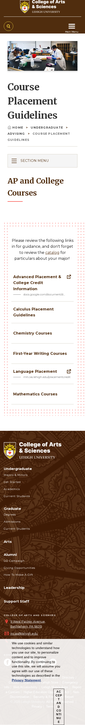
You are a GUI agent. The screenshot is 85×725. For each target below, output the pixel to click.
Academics (12, 489)
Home (18, 127)
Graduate (12, 509)
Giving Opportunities (19, 568)
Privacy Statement (26, 680)
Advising (17, 133)
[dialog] (42, 682)
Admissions (12, 521)
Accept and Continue (58, 707)
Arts (8, 542)
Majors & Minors (16, 475)
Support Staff (16, 601)
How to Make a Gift (18, 574)
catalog (52, 252)
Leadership (14, 588)
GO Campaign (14, 560)
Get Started (12, 482)
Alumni (10, 555)
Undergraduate (47, 127)
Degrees (10, 514)
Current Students (17, 496)
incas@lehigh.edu (24, 633)
